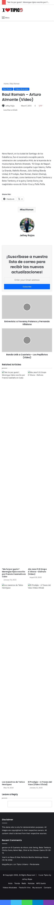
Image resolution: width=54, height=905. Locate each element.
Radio (24, 883)
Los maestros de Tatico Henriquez (13, 783)
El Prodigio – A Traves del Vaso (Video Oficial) (40, 783)
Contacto (47, 887)
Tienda (17, 883)
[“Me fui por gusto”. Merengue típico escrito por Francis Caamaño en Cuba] (14, 469)
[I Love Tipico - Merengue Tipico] (12, 10)
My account (37, 887)
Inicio (10, 883)
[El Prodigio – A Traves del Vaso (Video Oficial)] (40, 681)
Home (6, 84)
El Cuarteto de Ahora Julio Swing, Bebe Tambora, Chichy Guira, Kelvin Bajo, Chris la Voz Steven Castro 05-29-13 (26, 850)
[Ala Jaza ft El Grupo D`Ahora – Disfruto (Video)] (40, 469)
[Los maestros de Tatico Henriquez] (14, 681)
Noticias (31, 883)
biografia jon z (8, 864)
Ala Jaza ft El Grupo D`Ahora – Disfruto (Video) (37, 571)
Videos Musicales (21, 89)
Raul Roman (15, 84)
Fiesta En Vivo (25, 887)
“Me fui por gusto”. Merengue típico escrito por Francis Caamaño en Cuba (14, 573)
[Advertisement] (27, 50)
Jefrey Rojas (10, 106)
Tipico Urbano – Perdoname (28, 864)
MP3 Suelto (41, 883)
